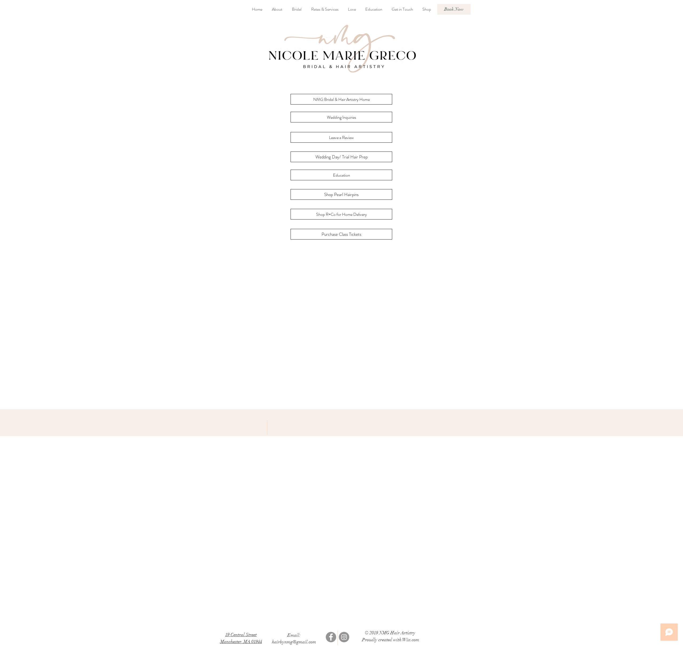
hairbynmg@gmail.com (294, 642)
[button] (336, 75)
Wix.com (410, 640)
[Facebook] (331, 637)
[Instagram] (344, 637)
